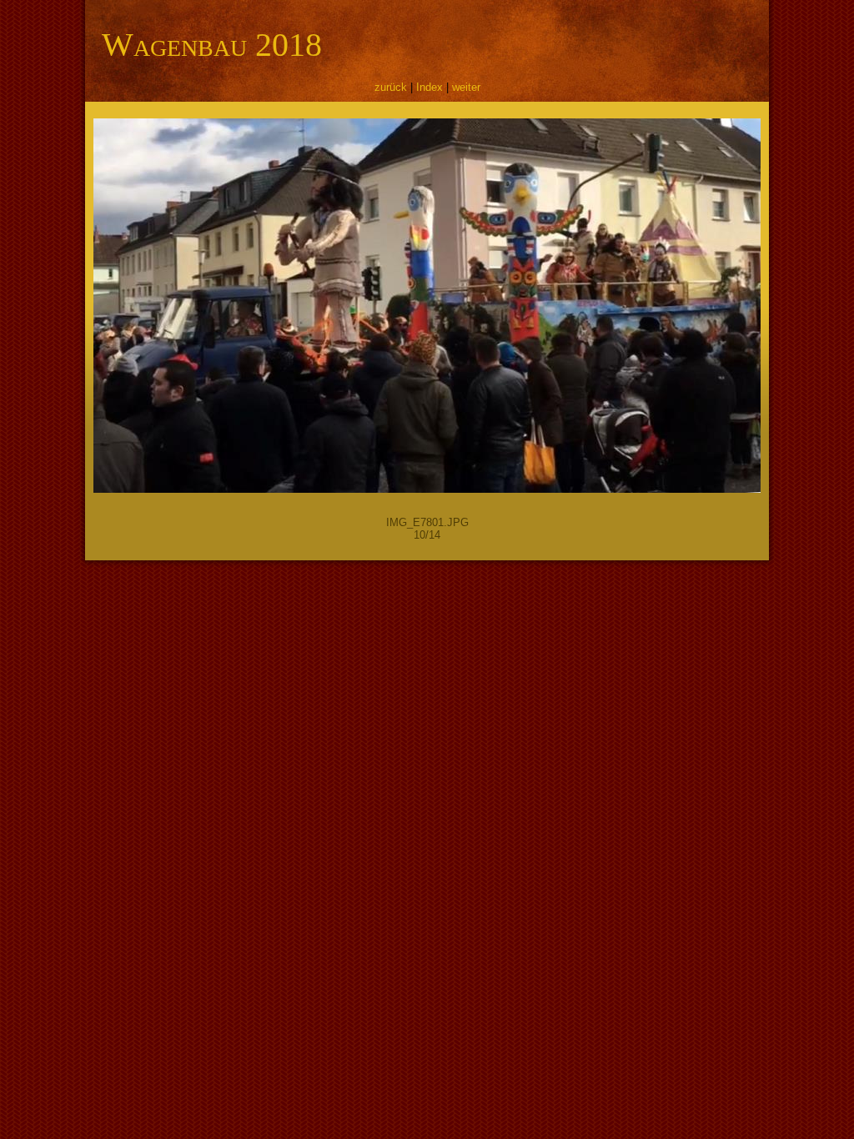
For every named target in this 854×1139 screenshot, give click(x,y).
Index (429, 87)
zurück (390, 87)
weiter (466, 87)
